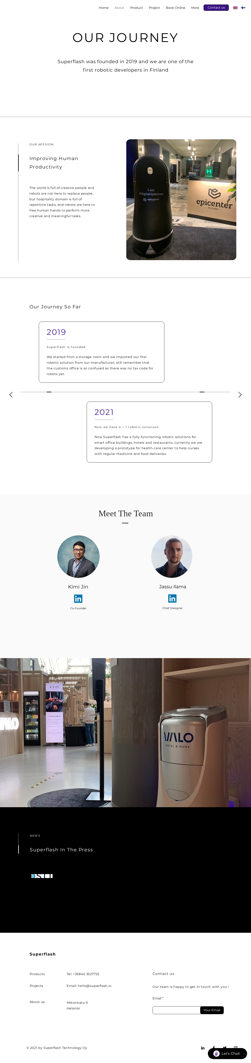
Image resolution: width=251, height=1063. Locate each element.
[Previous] (11, 395)
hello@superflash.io (94, 986)
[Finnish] (243, 8)
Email (157, 998)
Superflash (43, 954)
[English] (235, 8)
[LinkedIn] (78, 599)
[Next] (240, 395)
